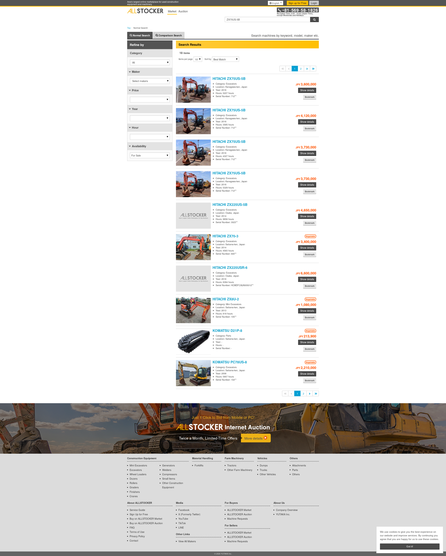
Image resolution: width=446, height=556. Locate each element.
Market (172, 11)
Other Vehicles (268, 474)
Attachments (299, 465)
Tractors (231, 465)
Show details (307, 90)
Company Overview (287, 510)
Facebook (183, 510)
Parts (295, 470)
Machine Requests (237, 518)
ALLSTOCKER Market (239, 510)
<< (282, 68)
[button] (150, 62)
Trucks (263, 470)
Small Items (168, 478)
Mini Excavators (138, 465)
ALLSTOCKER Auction (239, 514)
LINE (181, 527)
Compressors (169, 474)
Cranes (134, 496)
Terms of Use (137, 532)
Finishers (135, 492)
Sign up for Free (297, 3)
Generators (168, 465)
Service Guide (137, 510)
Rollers (133, 483)
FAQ (132, 527)
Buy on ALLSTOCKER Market (146, 518)
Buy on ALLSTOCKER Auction (146, 523)
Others (296, 474)
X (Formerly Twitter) (189, 514)
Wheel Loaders (138, 474)
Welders (166, 470)
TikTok (182, 523)
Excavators (136, 470)
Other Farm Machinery (239, 470)
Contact (134, 540)
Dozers (133, 478)
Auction (183, 11)
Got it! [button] (409, 546)
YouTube (183, 518)
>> (313, 68)
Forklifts (199, 465)
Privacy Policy (137, 536)
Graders (134, 487)
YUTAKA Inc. (283, 514)
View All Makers (187, 541)
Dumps (264, 465)
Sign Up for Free (139, 514)
